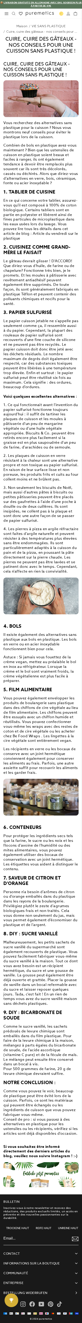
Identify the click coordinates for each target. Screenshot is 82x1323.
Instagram (60, 1156)
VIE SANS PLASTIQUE (49, 26)
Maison (22, 26)
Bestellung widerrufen (25, 1293)
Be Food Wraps (26, 736)
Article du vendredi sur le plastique (40, 236)
